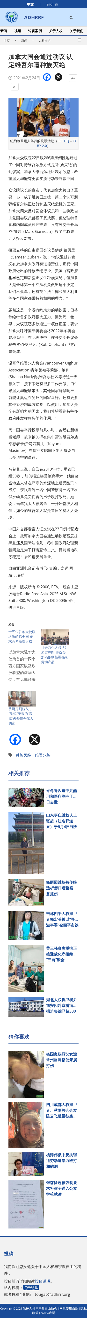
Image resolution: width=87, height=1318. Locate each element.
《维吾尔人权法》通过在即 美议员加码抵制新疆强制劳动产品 (54, 654)
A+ (73, 78)
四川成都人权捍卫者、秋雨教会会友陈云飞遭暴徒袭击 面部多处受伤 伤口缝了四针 (62, 1110)
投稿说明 (42, 1281)
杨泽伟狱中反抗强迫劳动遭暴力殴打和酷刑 (61, 1160)
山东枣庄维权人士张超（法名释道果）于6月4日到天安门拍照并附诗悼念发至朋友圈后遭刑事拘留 (62, 821)
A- (14, 86)
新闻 (24, 41)
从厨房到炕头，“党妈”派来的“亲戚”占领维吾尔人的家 (20, 716)
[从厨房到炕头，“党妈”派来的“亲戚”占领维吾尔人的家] (22, 699)
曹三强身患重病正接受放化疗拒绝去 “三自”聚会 (61, 954)
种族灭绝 (23, 755)
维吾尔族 (43, 755)
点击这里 (31, 1287)
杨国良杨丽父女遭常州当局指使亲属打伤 (61, 1059)
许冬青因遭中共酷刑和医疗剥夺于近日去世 (61, 796)
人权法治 (44, 41)
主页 (7, 41)
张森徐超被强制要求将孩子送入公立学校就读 (61, 1188)
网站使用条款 (68, 1309)
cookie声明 (48, 1313)
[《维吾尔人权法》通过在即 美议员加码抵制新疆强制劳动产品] (55, 637)
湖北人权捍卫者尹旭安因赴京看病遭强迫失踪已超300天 (61, 1005)
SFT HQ (63, 141)
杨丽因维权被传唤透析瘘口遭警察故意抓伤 (61, 888)
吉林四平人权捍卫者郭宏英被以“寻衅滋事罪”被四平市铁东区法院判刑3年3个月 (62, 919)
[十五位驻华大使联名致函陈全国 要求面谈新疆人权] (24, 658)
